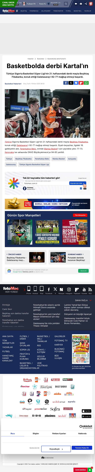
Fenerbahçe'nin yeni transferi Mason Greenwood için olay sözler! (46, 316)
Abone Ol (83, 271)
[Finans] (47, 203)
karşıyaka (72, 159)
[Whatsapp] (86, 83)
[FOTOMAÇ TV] (76, 4)
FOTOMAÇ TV (61, 340)
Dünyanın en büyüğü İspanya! (78, 314)
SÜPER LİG (25, 349)
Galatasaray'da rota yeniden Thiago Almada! (46, 324)
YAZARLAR (7, 347)
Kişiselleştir (55, 449)
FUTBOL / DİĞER (24, 337)
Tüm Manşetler (80, 215)
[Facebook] (65, 83)
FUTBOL (6, 351)
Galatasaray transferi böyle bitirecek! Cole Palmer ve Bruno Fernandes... (77, 321)
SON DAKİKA (80, 470)
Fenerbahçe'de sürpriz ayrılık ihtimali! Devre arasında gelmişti (46, 307)
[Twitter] (71, 83)
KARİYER (59, 344)
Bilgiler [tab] (36, 433)
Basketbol (40, 59)
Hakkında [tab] (82, 433)
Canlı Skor (7, 309)
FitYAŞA (6, 305)
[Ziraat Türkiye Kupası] (91, 4)
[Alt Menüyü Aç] (17, 10)
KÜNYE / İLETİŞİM (41, 350)
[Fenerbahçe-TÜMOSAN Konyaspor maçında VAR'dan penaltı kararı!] (47, 232)
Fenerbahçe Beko (28, 148)
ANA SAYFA (7, 336)
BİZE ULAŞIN (58, 356)
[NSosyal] (76, 83)
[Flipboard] (81, 83)
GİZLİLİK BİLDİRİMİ (41, 357)
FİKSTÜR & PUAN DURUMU (25, 356)
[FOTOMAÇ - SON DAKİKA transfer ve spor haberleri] (8, 10)
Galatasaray (22, 145)
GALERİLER (60, 336)
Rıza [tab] (12, 433)
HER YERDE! (11, 292)
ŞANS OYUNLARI (25, 344)
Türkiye (8, 142)
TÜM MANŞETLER (8, 341)
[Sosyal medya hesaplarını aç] (86, 4)
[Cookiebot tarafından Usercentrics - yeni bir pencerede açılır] (81, 427)
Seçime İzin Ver (34, 448)
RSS (39, 345)
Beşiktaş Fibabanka (79, 142)
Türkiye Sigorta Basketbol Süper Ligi (34, 164)
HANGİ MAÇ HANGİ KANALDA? (8, 358)
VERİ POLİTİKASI (42, 364)
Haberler (31, 59)
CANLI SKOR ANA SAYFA (8, 3)
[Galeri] (81, 4)
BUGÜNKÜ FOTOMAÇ (59, 350)
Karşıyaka (9, 152)
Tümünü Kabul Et (82, 448)
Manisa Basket (51, 148)
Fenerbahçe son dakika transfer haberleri (13, 321)
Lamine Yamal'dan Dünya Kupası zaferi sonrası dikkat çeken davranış (77, 307)
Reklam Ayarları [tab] (59, 433)
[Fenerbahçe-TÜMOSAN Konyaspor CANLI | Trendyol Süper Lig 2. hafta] (19, 232)
